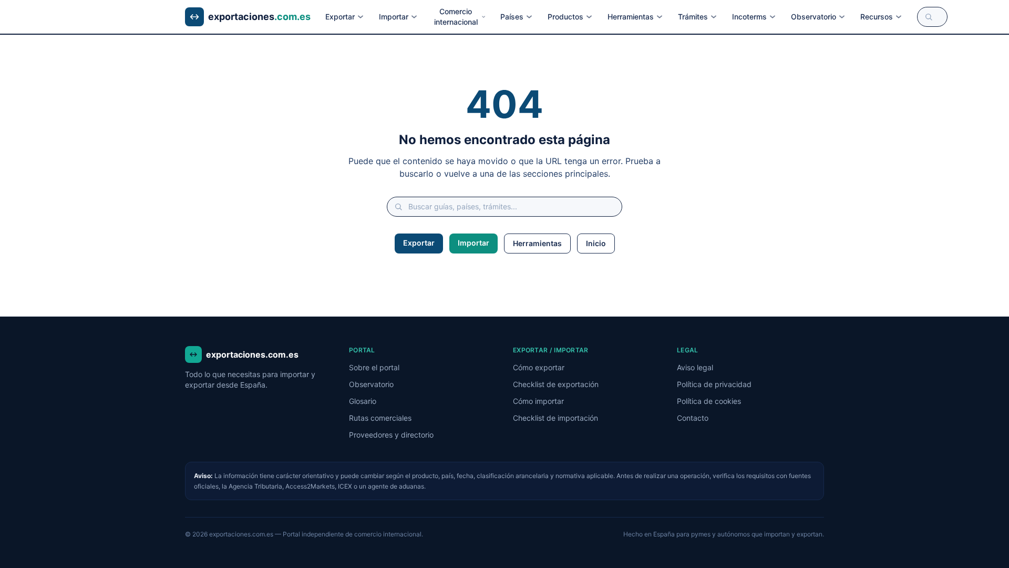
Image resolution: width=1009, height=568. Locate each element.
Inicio (596, 243)
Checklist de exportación (556, 384)
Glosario (362, 401)
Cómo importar (538, 401)
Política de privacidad (714, 384)
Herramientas (631, 16)
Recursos (876, 16)
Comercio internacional (456, 16)
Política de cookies (709, 401)
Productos (565, 16)
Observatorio (813, 16)
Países (511, 16)
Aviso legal (695, 367)
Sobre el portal (374, 367)
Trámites (693, 16)
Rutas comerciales (380, 417)
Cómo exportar (538, 367)
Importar (393, 16)
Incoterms (749, 16)
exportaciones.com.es (252, 354)
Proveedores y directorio (391, 434)
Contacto (692, 417)
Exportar (340, 16)
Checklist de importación (555, 417)
